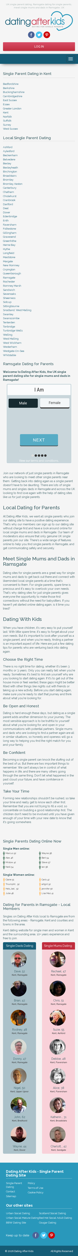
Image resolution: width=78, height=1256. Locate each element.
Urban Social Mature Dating (22, 1217)
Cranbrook (9, 200)
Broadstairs (9, 175)
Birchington (10, 171)
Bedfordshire (10, 83)
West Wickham (12, 342)
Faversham (9, 224)
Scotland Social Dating (52, 1213)
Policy (31, 1183)
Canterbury (9, 187)
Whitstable (9, 355)
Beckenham (10, 155)
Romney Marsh (12, 285)
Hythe (6, 249)
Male (23, 403)
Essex (6, 104)
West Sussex (10, 128)
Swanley (8, 314)
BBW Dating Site (16, 1222)
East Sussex (10, 100)
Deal (6, 208)
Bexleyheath (10, 167)
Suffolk (7, 120)
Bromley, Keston (12, 183)
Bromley (8, 179)
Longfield (8, 253)
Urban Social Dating (18, 1213)
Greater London (12, 108)
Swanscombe (11, 318)
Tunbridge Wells (13, 330)
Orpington (9, 269)
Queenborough (12, 273)
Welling (7, 334)
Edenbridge (10, 216)
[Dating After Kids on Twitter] (39, 34)
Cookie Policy (35, 1192)
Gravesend (9, 236)
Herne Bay (9, 244)
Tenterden (9, 322)
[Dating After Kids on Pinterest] (46, 34)
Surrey (7, 124)
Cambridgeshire (12, 96)
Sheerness (9, 298)
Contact (10, 1191)
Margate (8, 261)
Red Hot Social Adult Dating (55, 1217)
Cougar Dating (47, 1222)
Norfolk (7, 116)
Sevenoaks (9, 293)
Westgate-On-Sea (13, 350)
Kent (5, 112)
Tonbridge (9, 326)
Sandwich (9, 289)
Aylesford (8, 151)
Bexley (7, 163)
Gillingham (9, 232)
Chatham (8, 192)
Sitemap (11, 1196)
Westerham (10, 346)
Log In (39, 46)
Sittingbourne (11, 306)
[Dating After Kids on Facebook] (31, 34)
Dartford (8, 204)
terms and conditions (44, 460)
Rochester (9, 281)
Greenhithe (9, 240)
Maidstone (9, 257)
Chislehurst (9, 196)
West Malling (11, 338)
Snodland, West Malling (17, 310)
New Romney (11, 265)
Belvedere (9, 159)
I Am (39, 390)
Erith (6, 220)
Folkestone (9, 228)
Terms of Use (35, 1187)
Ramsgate (9, 277)
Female (55, 403)
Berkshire (8, 88)
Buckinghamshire (13, 92)
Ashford (7, 147)
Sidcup (7, 302)
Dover (6, 212)
